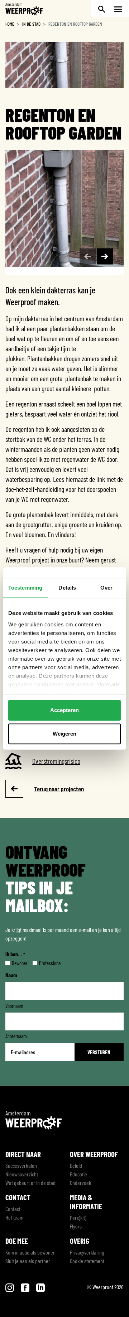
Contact (12, 1208)
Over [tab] (106, 588)
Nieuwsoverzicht (21, 1174)
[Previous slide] (88, 256)
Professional (44, 963)
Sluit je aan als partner (27, 1260)
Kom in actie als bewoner (30, 1252)
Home (9, 24)
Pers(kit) (78, 1217)
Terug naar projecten (59, 788)
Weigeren (64, 734)
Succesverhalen (21, 1165)
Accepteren (64, 710)
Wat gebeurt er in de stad (30, 1182)
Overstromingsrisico (56, 761)
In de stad (31, 24)
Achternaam (16, 1036)
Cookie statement (87, 1260)
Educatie (78, 1174)
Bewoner (14, 963)
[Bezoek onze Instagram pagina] (10, 1286)
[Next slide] (105, 256)
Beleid (76, 1165)
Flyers (76, 1226)
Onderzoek (80, 1182)
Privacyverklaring (87, 1252)
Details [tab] (67, 588)
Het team (14, 1217)
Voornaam (14, 1006)
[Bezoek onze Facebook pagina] (25, 1286)
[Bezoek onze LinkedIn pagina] (40, 1286)
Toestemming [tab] (25, 588)
